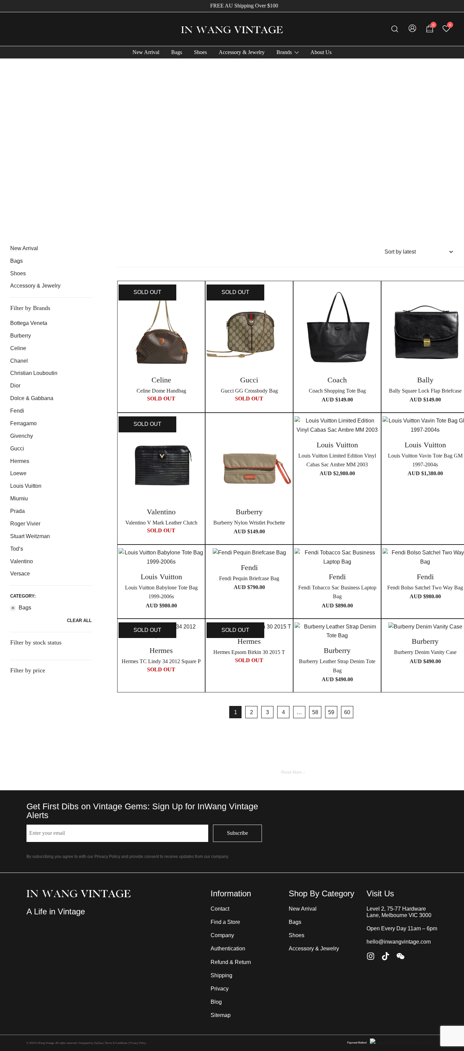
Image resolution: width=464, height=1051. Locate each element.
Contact (220, 909)
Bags (176, 52)
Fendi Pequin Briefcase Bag (249, 578)
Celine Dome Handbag (161, 391)
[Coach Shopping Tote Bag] (337, 327)
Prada (17, 511)
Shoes (200, 52)
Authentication (228, 948)
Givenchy (21, 436)
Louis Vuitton (25, 486)
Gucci (17, 448)
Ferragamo (23, 423)
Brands (284, 52)
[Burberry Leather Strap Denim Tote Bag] (337, 631)
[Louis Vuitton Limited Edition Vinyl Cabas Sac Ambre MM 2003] (337, 425)
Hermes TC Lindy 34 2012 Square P (161, 661)
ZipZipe (98, 1043)
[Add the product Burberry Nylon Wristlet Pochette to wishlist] (286, 427)
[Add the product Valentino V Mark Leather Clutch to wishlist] (198, 427)
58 (315, 712)
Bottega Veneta (28, 323)
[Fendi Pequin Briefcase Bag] (249, 552)
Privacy (220, 989)
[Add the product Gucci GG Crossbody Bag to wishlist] (286, 295)
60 (347, 712)
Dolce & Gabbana (31, 398)
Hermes (19, 461)
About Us (321, 52)
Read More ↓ (293, 772)
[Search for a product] (395, 29)
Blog (216, 1002)
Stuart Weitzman (30, 536)
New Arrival (145, 52)
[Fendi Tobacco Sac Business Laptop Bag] (337, 557)
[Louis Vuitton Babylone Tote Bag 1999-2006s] (161, 557)
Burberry (20, 336)
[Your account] (412, 29)
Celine (18, 348)
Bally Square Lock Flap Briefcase (425, 391)
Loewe (18, 473)
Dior (15, 386)
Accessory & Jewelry (242, 52)
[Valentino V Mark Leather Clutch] (161, 459)
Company (222, 935)
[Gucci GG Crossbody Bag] (249, 327)
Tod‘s (16, 549)
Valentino (21, 561)
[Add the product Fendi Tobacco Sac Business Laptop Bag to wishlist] (374, 559)
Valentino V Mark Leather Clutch (161, 523)
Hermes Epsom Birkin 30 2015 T (249, 652)
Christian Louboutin (33, 373)
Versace (20, 573)
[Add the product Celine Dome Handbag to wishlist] (198, 295)
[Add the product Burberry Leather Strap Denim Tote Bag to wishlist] (374, 633)
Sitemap (221, 1015)
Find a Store (225, 922)
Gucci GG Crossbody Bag (249, 391)
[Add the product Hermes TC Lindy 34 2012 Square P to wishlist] (198, 633)
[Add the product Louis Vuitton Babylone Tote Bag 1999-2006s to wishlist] (198, 559)
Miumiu (19, 498)
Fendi (17, 411)
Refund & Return (231, 962)
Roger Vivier (25, 524)
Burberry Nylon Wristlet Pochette (249, 523)
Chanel (19, 361)
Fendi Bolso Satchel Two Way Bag (425, 587)
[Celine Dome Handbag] (161, 327)
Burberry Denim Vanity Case (425, 652)
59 (331, 712)
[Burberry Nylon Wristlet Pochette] (249, 459)
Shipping (221, 975)
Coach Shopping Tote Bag (337, 391)
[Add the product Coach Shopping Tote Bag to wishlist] (374, 295)
